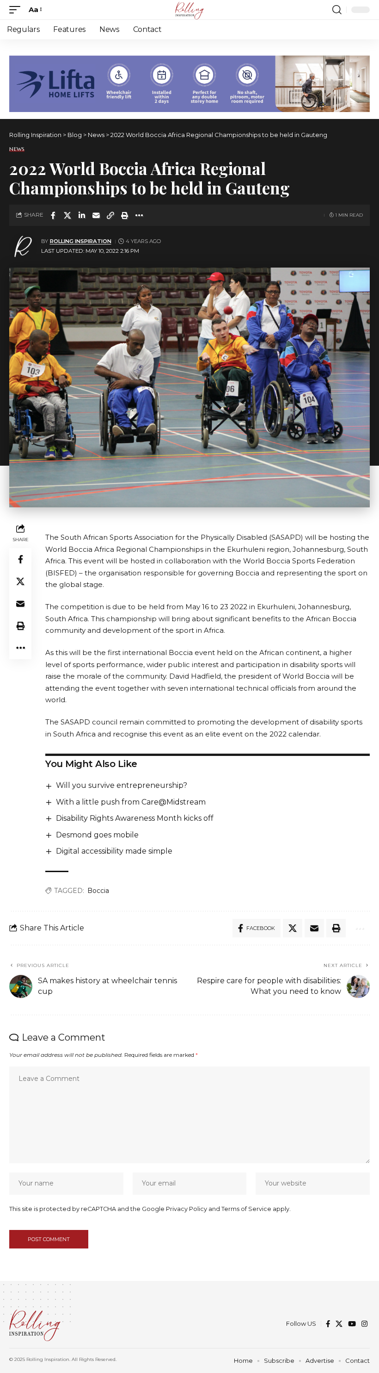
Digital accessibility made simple (114, 851)
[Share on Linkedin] (81, 215)
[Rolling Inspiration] (189, 9)
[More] (139, 215)
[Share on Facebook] (53, 215)
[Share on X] (67, 215)
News (16, 149)
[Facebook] (328, 1324)
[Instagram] (364, 1324)
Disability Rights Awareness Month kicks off (135, 818)
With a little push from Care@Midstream (131, 802)
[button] (17, 10)
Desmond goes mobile (97, 834)
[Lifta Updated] (189, 83)
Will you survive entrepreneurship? (121, 785)
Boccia (98, 890)
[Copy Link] (110, 215)
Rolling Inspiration (80, 241)
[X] (339, 1324)
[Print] (124, 215)
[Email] (96, 215)
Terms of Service (246, 1208)
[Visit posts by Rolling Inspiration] (23, 247)
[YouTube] (352, 1324)
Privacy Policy (186, 1208)
